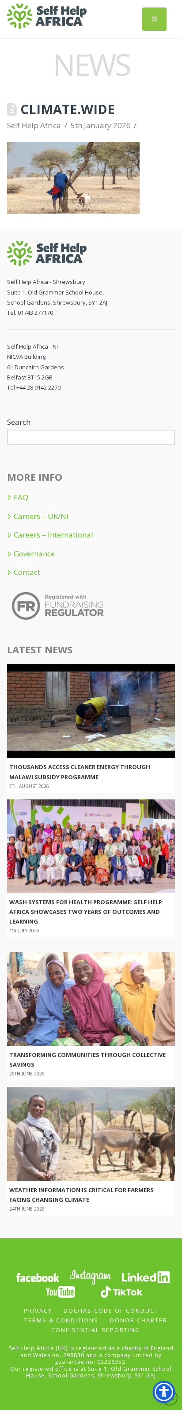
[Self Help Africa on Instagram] (91, 1276)
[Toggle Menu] (154, 19)
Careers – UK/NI (41, 516)
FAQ (21, 497)
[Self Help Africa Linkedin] (144, 1276)
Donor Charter (138, 1320)
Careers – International (53, 534)
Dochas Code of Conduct (111, 1310)
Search (18, 422)
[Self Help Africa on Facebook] (37, 1276)
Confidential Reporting (95, 1330)
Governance (34, 553)
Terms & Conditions (61, 1320)
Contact (27, 572)
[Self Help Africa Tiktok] (121, 1291)
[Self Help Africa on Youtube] (61, 1291)
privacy (38, 1310)
